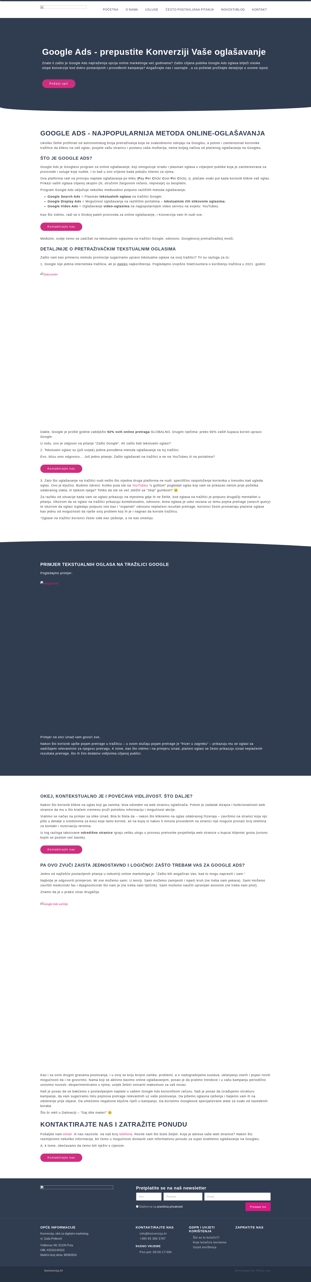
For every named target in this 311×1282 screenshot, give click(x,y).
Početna (110, 9)
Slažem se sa (161, 1206)
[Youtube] (249, 1234)
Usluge (151, 9)
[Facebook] (239, 1234)
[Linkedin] (260, 1234)
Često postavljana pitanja (190, 9)
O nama (132, 9)
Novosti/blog (233, 9)
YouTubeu (140, 485)
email (67, 1134)
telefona (125, 1134)
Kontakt (259, 9)
